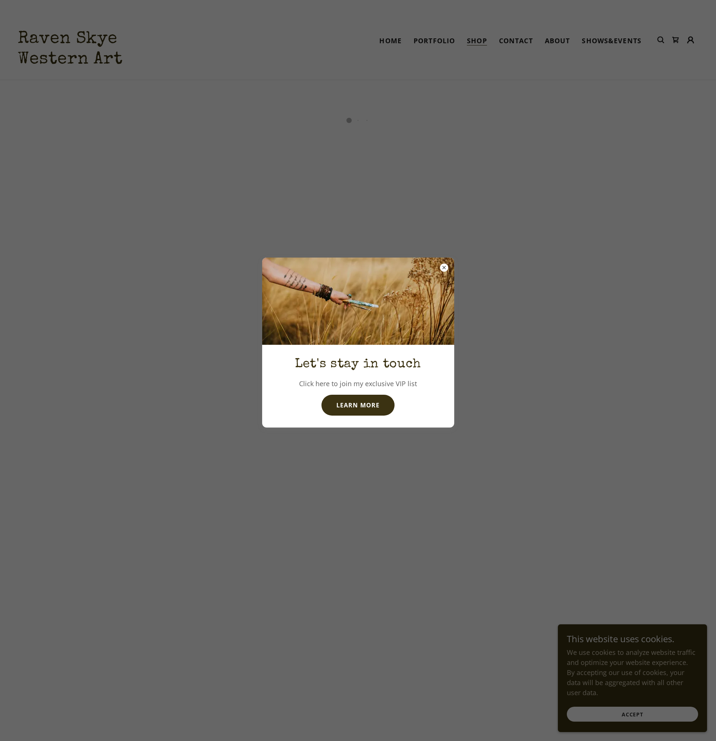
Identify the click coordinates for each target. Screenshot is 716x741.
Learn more (357, 405)
